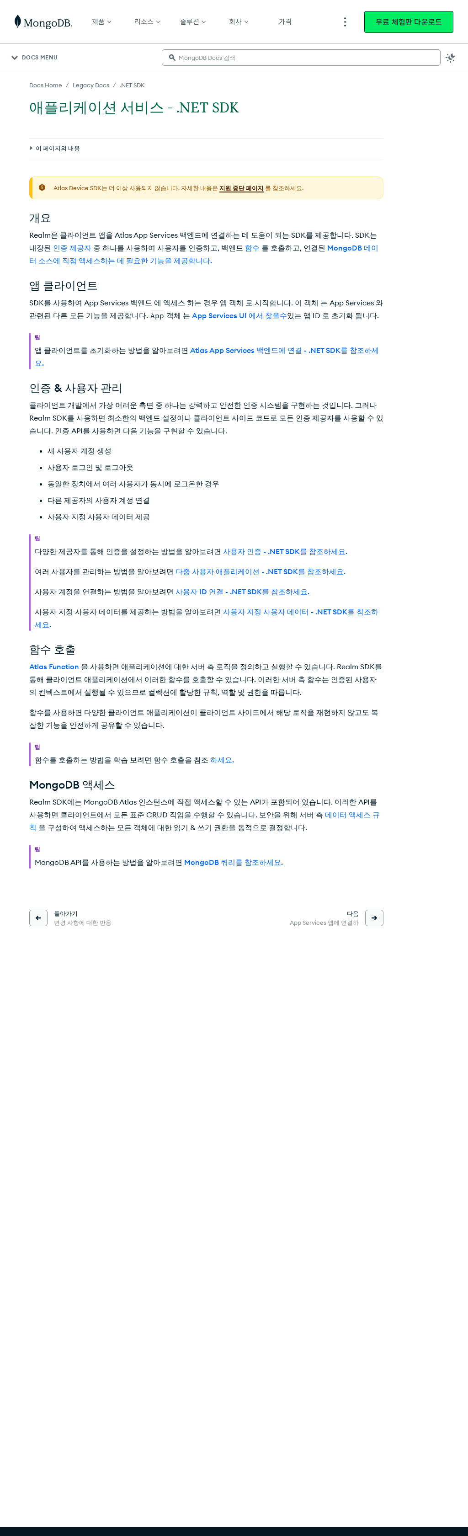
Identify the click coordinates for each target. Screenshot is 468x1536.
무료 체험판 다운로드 (409, 22)
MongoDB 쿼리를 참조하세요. (233, 862)
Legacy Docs (91, 85)
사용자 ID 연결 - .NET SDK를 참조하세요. (242, 591)
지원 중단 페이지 (241, 188)
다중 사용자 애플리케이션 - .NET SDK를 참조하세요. (261, 571)
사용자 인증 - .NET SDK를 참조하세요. (285, 551)
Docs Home (45, 85)
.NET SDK (132, 85)
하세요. (222, 759)
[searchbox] (301, 57)
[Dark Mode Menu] (450, 57)
